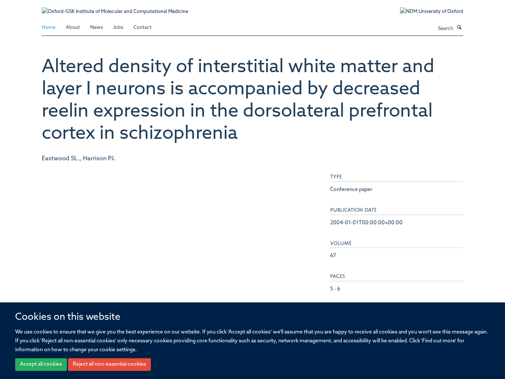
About (73, 27)
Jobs (118, 27)
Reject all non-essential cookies (109, 364)
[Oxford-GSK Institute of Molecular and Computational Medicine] (115, 8)
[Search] (459, 28)
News (96, 27)
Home (48, 27)
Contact (142, 27)
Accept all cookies (41, 364)
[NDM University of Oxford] (426, 11)
